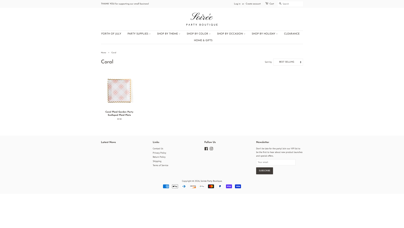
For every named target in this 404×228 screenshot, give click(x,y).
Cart (272, 4)
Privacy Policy (159, 152)
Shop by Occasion (230, 34)
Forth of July (111, 34)
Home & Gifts (203, 40)
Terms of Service (160, 165)
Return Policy (159, 156)
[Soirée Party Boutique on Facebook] (206, 149)
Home (103, 53)
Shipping (157, 161)
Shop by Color (198, 34)
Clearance (292, 34)
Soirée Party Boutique (211, 181)
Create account (253, 4)
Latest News (108, 142)
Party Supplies (138, 34)
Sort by (268, 61)
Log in (237, 4)
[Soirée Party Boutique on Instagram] (211, 149)
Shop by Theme (168, 34)
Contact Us (158, 148)
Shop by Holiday (264, 34)
